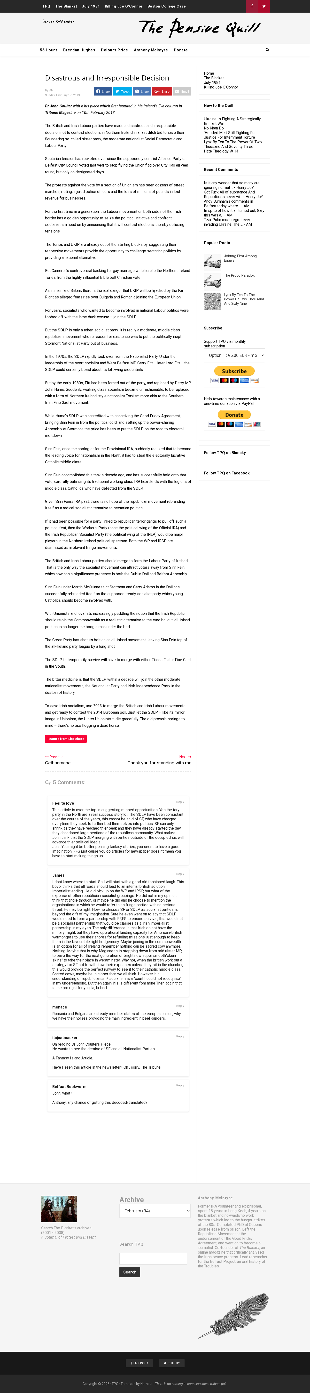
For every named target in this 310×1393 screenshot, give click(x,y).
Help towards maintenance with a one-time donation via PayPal (232, 401)
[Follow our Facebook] (252, 6)
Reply (180, 802)
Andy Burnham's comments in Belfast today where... (228, 203)
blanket (210, 1215)
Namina (146, 1384)
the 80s (208, 1224)
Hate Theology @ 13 (221, 151)
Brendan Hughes (79, 50)
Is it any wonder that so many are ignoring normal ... (232, 185)
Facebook (241, 473)
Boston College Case (166, 6)
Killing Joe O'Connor (124, 6)
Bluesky (239, 452)
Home (209, 73)
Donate (181, 50)
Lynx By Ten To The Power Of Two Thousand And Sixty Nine (244, 299)
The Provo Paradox (239, 275)
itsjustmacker (65, 1037)
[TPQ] (182, 38)
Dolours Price (114, 50)
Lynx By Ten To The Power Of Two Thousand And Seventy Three (233, 144)
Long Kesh (237, 1211)
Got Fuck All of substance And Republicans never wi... (229, 194)
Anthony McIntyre (151, 50)
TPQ (46, 6)
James (58, 875)
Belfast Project (222, 1261)
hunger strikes (253, 1220)
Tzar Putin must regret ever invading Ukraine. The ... (227, 222)
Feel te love (63, 803)
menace (59, 1007)
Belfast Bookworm (69, 1086)
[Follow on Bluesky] (264, 6)
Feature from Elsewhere (65, 739)
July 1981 (91, 6)
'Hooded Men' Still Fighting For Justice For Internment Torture (230, 135)
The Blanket (66, 6)
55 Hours (48, 50)
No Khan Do (214, 128)
